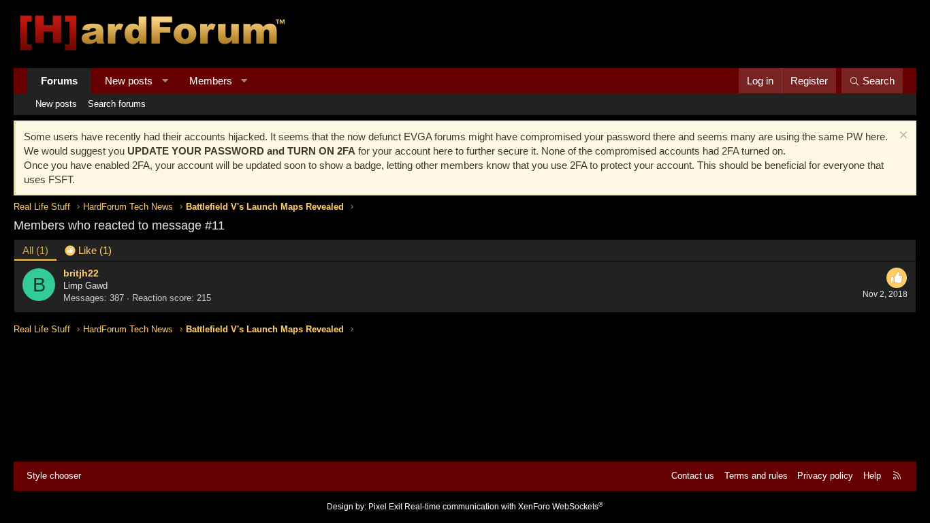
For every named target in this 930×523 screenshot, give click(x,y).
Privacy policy (825, 476)
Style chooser (54, 476)
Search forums (117, 104)
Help (872, 476)
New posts (129, 80)
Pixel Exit (385, 506)
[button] (165, 80)
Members (210, 80)
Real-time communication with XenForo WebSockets (503, 506)
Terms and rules (756, 476)
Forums (59, 80)
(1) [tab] (35, 250)
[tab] (88, 250)
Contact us (692, 476)
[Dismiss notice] (902, 136)
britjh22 (81, 273)
